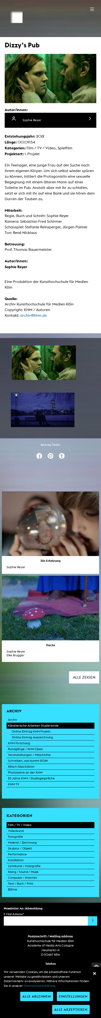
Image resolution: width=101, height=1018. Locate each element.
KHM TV (13, 784)
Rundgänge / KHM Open (25, 749)
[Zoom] (44, 363)
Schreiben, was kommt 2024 (28, 761)
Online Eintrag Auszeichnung (32, 737)
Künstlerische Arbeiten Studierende (33, 725)
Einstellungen (73, 996)
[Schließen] (94, 973)
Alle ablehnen (36, 996)
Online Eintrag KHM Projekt (31, 731)
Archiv (12, 719)
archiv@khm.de (33, 315)
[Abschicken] (92, 921)
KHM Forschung (19, 743)
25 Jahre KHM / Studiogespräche (31, 778)
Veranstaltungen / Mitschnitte (29, 755)
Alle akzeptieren (71, 1009)
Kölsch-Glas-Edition (21, 766)
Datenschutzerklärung (39, 986)
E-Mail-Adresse (14, 914)
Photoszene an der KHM (25, 772)
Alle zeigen (84, 677)
